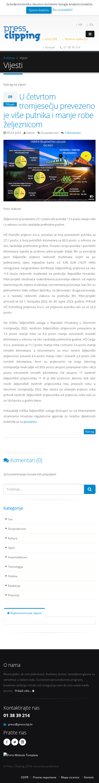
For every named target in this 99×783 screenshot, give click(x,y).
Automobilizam (17, 557)
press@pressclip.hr (20, 724)
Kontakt (50, 47)
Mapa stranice (70, 777)
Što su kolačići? (62, 10)
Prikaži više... (23, 691)
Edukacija (14, 585)
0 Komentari (73, 132)
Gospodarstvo (17, 528)
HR (80, 24)
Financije (13, 595)
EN (91, 24)
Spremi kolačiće (39, 10)
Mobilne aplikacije (76, 39)
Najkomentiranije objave (26, 613)
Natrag (89, 432)
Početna (9, 58)
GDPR (24, 777)
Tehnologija (15, 566)
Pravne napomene (44, 777)
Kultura (12, 538)
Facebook (6, 742)
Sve (10, 519)
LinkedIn (22, 742)
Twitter (14, 742)
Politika (12, 576)
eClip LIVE (51, 39)
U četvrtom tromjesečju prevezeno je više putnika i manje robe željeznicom (49, 110)
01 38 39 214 (72, 47)
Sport (11, 547)
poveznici (30, 422)
